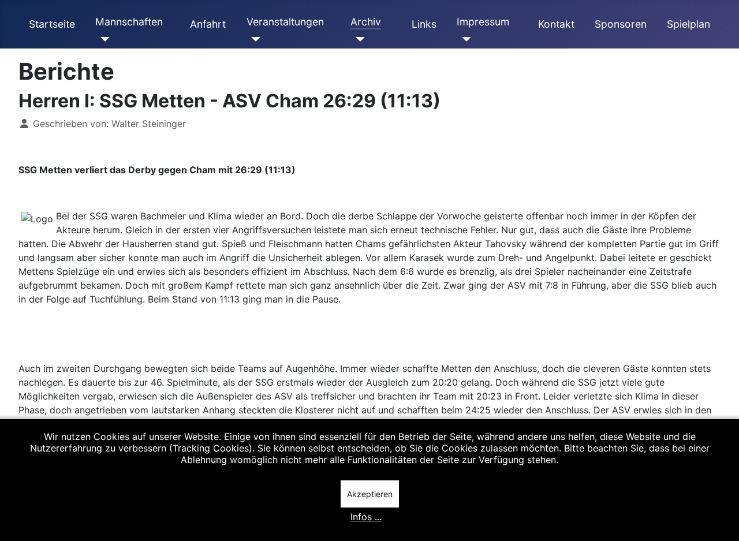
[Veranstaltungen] (254, 39)
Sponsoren (621, 24)
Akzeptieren (370, 494)
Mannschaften (129, 22)
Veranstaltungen (285, 22)
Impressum (483, 22)
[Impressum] (464, 39)
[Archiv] (357, 39)
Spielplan (688, 24)
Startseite (52, 24)
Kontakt (556, 24)
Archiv (365, 22)
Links (424, 24)
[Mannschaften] (102, 39)
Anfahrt (208, 24)
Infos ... (366, 517)
